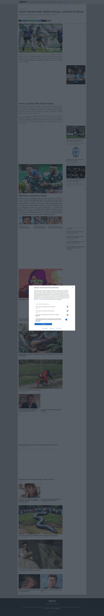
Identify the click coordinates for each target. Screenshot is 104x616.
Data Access (52, 328)
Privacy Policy (58, 328)
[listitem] (52, 304)
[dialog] (52, 308)
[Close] (73, 288)
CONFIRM (43, 324)
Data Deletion (45, 328)
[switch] (66, 307)
